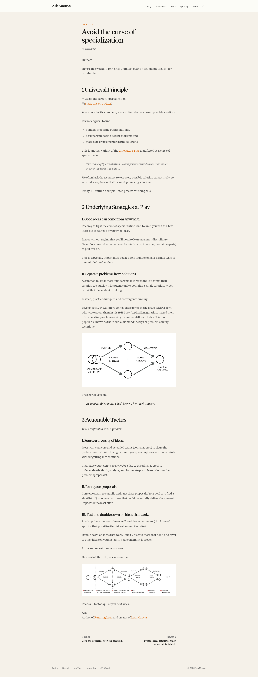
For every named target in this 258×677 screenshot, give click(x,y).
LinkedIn (66, 668)
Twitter (55, 668)
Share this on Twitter (98, 103)
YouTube (78, 668)
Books (173, 6)
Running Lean (103, 617)
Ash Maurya (61, 6)
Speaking (184, 6)
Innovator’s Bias (129, 150)
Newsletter (160, 6)
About (195, 6)
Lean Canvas (139, 617)
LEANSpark (105, 668)
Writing (148, 6)
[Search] (203, 6)
